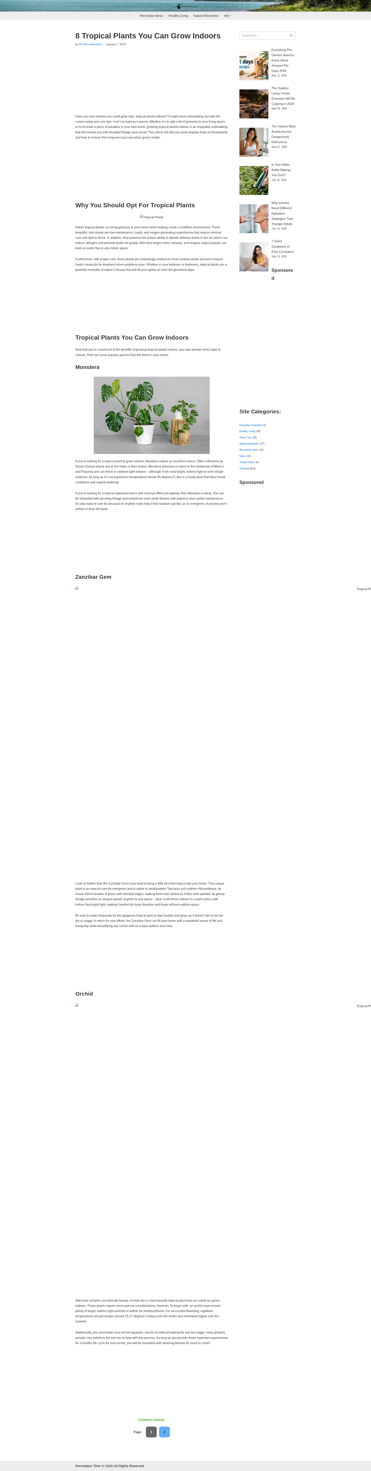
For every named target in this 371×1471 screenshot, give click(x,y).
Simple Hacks (247, 462)
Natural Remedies (206, 15)
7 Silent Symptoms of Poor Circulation (282, 246)
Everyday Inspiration (250, 425)
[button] (230, 15)
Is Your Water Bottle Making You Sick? (280, 170)
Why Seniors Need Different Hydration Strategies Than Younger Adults (282, 213)
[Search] (291, 35)
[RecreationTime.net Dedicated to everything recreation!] (185, 6)
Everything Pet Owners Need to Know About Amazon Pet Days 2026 (282, 60)
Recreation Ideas (151, 15)
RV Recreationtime (90, 44)
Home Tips (245, 437)
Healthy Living (178, 15)
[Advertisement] (151, 85)
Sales (242, 456)
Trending (244, 468)
